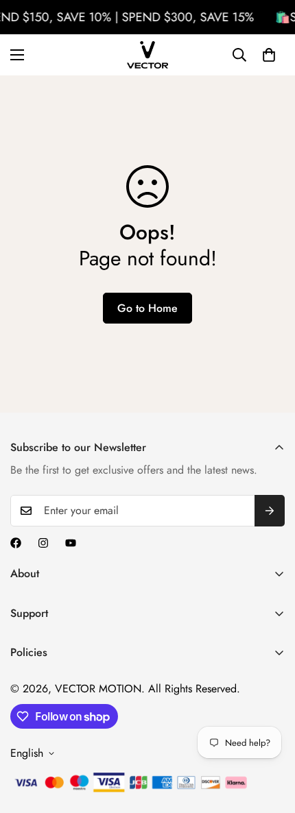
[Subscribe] (270, 510)
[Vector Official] (147, 54)
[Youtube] (70, 542)
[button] (269, 55)
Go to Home (147, 308)
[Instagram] (43, 542)
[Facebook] (15, 542)
